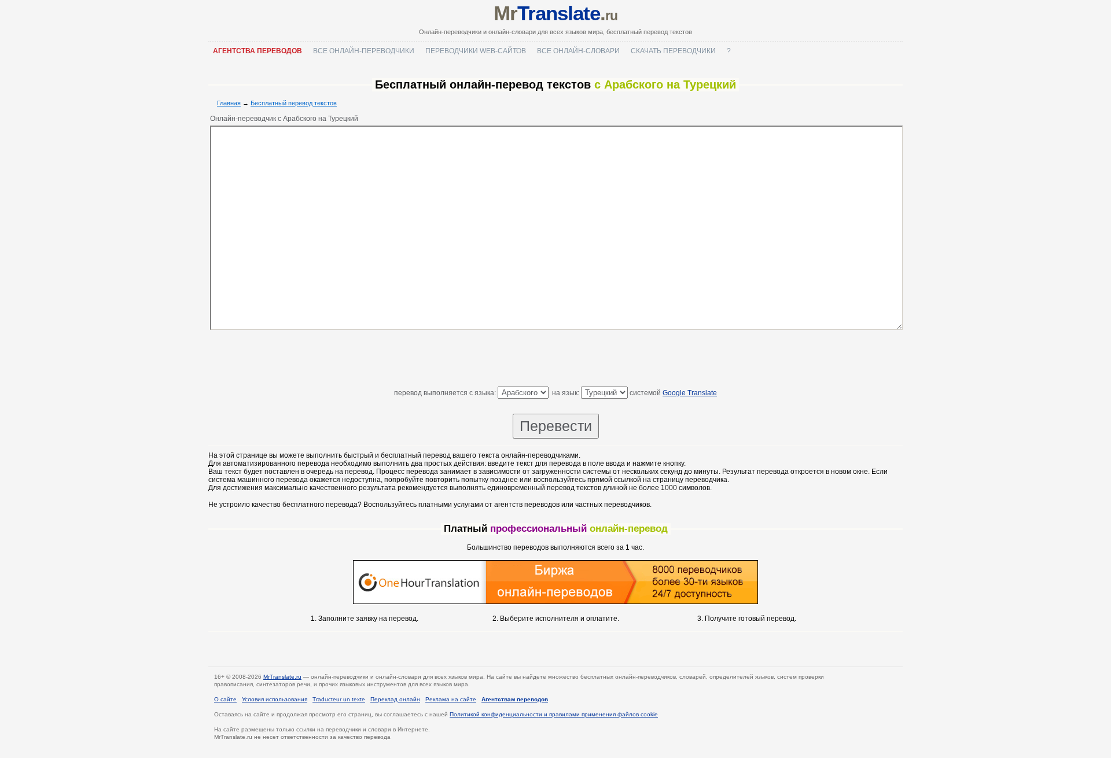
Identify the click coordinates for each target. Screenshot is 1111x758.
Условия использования (274, 699)
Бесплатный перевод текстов (294, 103)
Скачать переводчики (673, 51)
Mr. (555, 13)
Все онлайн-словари (578, 51)
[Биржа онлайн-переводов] (555, 602)
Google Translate (690, 393)
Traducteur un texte (338, 699)
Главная (229, 103)
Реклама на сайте (450, 699)
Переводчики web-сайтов (475, 51)
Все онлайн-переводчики (363, 51)
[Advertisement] (555, 360)
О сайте (225, 699)
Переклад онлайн (395, 699)
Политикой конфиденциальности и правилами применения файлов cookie (554, 714)
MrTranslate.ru (282, 677)
